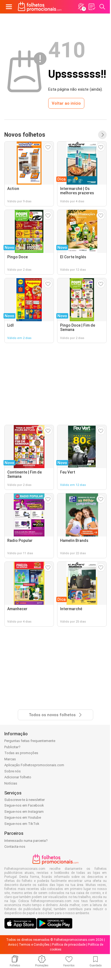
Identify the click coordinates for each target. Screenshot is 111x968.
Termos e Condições (34, 944)
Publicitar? (12, 747)
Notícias (10, 783)
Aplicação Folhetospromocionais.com (34, 765)
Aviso (12, 944)
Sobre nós (12, 771)
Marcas (10, 759)
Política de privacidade (68, 944)
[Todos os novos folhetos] (102, 134)
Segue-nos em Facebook (24, 805)
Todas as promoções (21, 753)
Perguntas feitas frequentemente (29, 741)
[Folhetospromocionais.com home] (40, 7)
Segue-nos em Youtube (22, 817)
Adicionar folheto (17, 777)
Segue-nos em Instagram (24, 812)
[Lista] (91, 6)
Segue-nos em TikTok (21, 824)
